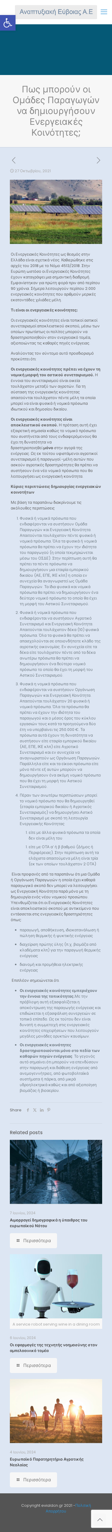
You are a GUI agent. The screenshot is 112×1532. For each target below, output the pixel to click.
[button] (8, 23)
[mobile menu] (104, 12)
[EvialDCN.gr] (56, 12)
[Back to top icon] (99, 1519)
